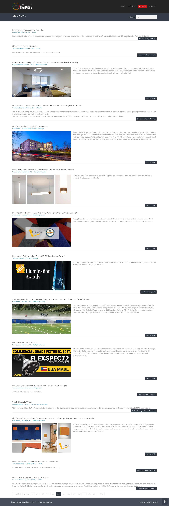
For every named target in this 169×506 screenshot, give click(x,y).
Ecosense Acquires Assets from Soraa (29, 30)
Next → (101, 494)
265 (53, 494)
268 (69, 494)
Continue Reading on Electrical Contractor (143, 411)
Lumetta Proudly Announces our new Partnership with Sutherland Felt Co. (45, 213)
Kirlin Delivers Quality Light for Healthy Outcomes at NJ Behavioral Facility (45, 62)
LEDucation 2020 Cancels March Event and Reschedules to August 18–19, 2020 (47, 106)
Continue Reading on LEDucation (146, 119)
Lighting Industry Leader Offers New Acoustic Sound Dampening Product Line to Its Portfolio (53, 418)
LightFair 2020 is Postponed (24, 46)
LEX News (142, 6)
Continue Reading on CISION (147, 39)
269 (74, 494)
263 (42, 494)
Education (132, 6)
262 (37, 494)
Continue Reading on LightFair (147, 55)
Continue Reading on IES (148, 292)
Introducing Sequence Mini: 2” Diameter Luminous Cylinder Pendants (43, 170)
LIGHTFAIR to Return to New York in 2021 (30, 478)
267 (64, 494)
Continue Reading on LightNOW (146, 489)
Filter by (132, 17)
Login (151, 6)
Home (123, 6)
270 (79, 494)
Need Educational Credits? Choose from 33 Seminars (35, 461)
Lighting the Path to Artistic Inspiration (29, 126)
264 (48, 494)
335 (94, 494)
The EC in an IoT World (22, 402)
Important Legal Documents (149, 502)
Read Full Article (151, 98)
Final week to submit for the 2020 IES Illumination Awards (39, 256)
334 (89, 494)
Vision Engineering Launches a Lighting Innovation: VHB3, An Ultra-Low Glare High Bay (50, 299)
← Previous (17, 494)
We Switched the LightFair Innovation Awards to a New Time (39, 386)
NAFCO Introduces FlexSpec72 (25, 343)
